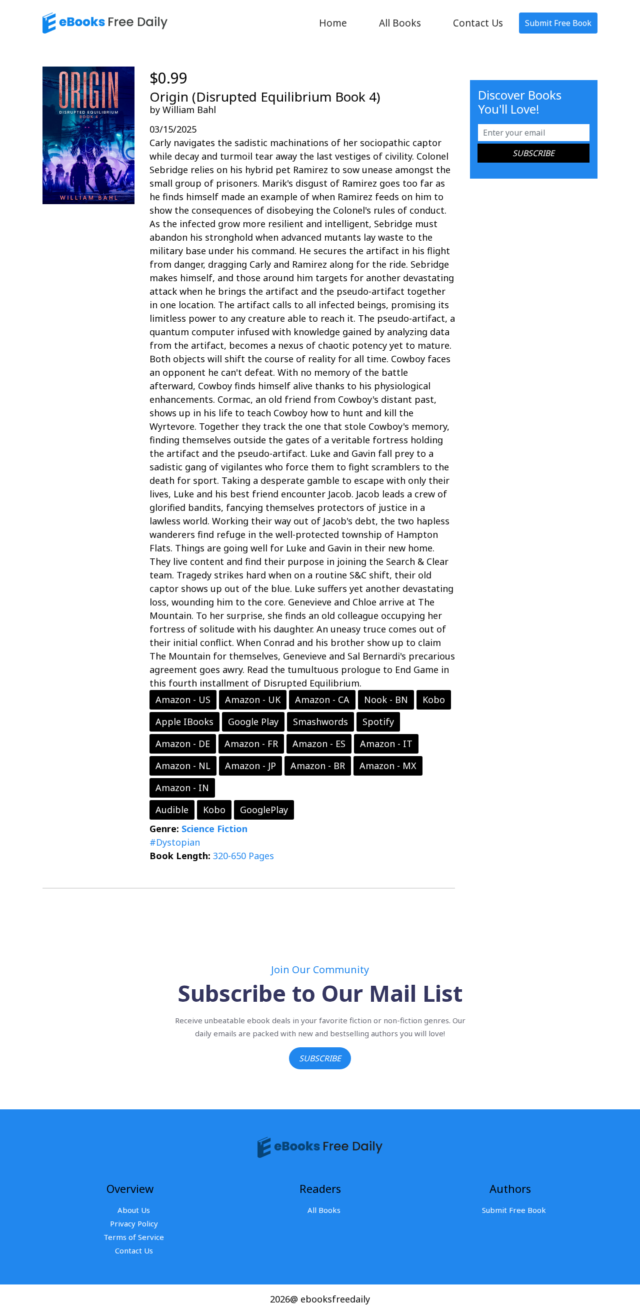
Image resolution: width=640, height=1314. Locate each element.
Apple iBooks (185, 722)
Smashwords (320, 722)
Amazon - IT (386, 744)
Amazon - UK (252, 700)
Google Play (253, 722)
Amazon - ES (319, 744)
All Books (400, 23)
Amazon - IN (182, 788)
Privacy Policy (134, 1223)
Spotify (378, 722)
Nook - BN (386, 700)
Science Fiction (215, 829)
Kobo (433, 700)
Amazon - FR (251, 744)
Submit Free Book (558, 23)
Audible (172, 810)
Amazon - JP (250, 766)
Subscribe (320, 1058)
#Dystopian (175, 842)
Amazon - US (183, 700)
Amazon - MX (388, 766)
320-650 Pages (243, 856)
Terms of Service (134, 1237)
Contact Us (478, 23)
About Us (134, 1210)
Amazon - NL (183, 766)
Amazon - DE (183, 744)
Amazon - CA (322, 700)
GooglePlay (264, 810)
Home (333, 23)
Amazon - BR (317, 766)
